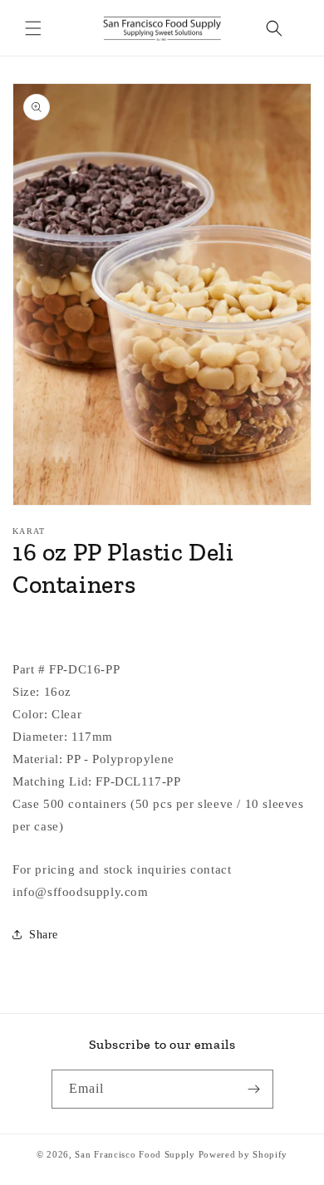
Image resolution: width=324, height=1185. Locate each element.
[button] (33, 28)
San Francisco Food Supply (135, 1154)
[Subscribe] (254, 1089)
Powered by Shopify (243, 1154)
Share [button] (43, 934)
